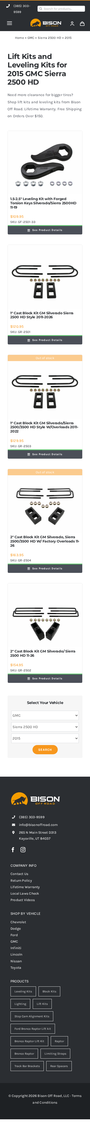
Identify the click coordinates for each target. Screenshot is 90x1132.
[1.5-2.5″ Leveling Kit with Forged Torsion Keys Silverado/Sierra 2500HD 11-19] (45, 162)
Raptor (59, 1041)
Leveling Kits (23, 991)
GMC (31, 38)
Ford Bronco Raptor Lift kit (32, 1028)
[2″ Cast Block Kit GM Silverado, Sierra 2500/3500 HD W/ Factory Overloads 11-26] (45, 501)
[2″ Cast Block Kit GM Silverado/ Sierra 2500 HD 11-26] (45, 615)
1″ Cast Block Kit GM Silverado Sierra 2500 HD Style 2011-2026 (42, 315)
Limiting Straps (55, 1053)
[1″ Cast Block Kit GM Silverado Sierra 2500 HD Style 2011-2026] (45, 276)
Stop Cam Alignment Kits (31, 1016)
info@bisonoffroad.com (38, 825)
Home (19, 38)
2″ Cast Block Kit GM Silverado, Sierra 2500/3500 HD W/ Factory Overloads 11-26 (44, 541)
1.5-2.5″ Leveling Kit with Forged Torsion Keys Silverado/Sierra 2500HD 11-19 (43, 203)
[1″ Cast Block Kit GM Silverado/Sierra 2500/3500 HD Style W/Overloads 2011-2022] (45, 386)
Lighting (20, 1004)
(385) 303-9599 (31, 817)
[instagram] (23, 849)
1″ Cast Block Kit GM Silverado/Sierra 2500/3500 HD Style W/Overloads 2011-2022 (44, 427)
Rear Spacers (59, 1066)
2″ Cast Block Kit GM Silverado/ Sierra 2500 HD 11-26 (43, 653)
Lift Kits (42, 1004)
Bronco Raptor (24, 1053)
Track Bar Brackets (27, 1066)
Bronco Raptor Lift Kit (29, 1041)
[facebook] (13, 849)
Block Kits (49, 991)
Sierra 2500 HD (49, 38)
